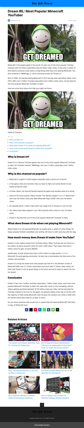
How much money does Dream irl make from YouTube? (30, 148)
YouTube (64, 253)
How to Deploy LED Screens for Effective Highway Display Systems (55, 396)
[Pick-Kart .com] (42, 411)
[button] (26, 309)
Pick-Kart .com (42, 3)
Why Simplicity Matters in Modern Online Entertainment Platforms (22, 396)
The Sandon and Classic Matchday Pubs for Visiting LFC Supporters (24, 344)
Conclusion (13, 151)
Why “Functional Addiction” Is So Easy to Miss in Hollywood (23, 371)
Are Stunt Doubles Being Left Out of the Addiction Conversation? (56, 371)
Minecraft (61, 196)
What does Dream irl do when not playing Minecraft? (29, 145)
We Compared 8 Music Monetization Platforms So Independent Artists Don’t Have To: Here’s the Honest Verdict (56, 345)
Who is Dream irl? (16, 140)
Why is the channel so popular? (21, 143)
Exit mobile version (42, 425)
